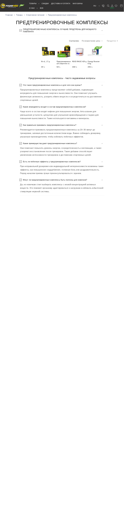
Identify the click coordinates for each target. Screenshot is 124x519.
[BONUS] (112, 6)
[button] (34, 3)
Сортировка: (74, 41)
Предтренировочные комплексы (62, 15)
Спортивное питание (35, 15)
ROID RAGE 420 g (79, 61)
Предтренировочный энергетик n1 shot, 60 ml (64, 63)
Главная (9, 15)
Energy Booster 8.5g (94, 62)
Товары (19, 15)
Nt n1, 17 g (45, 61)
